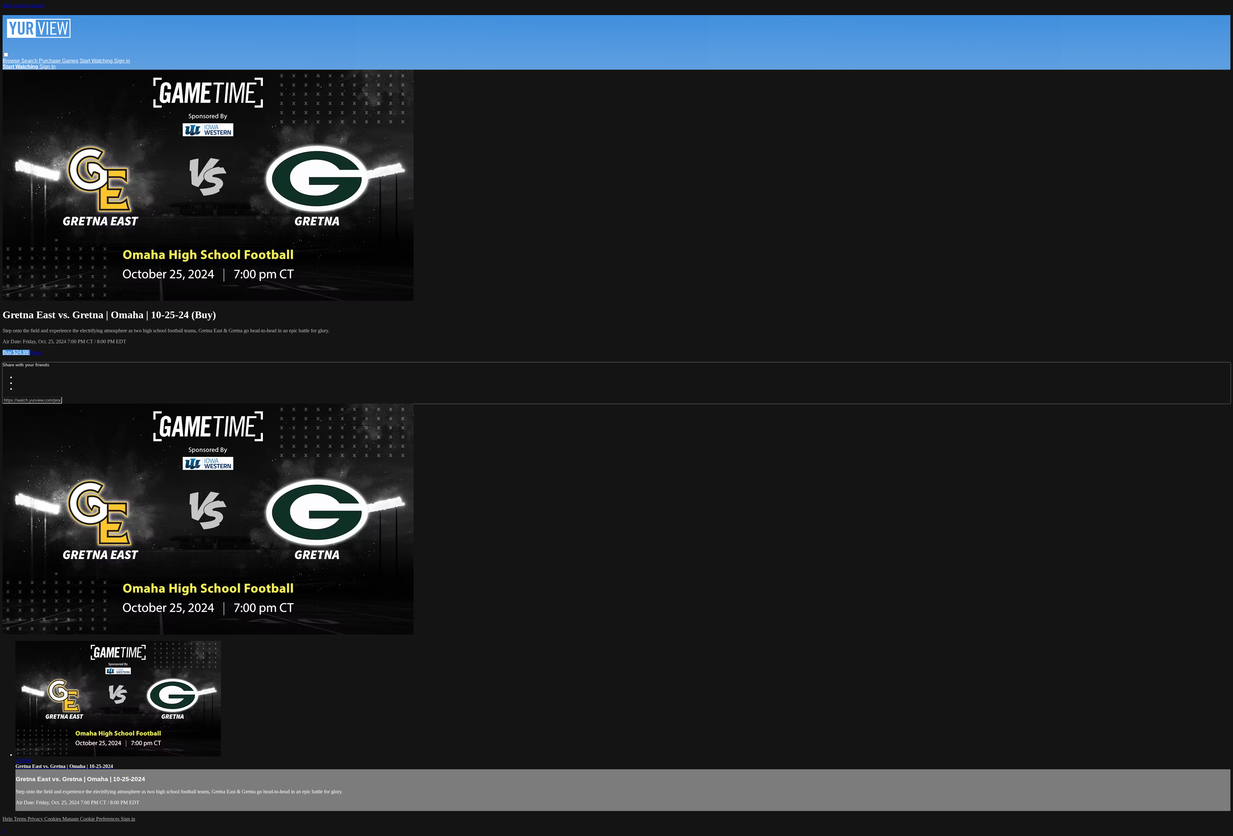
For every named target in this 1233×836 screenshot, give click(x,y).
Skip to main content (23, 5)
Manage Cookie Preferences (91, 819)
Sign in (122, 61)
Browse (12, 61)
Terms (21, 819)
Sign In (47, 66)
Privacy (36, 819)
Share (35, 352)
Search (30, 61)
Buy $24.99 (16, 352)
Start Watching (97, 61)
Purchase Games (58, 61)
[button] (6, 55)
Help (8, 819)
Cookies (53, 819)
